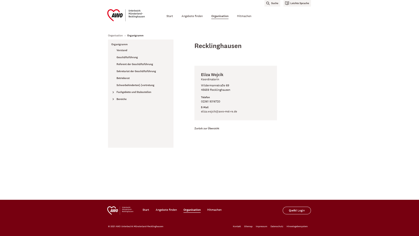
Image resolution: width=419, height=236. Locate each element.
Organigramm (119, 44)
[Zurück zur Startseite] (132, 15)
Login (297, 210)
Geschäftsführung (127, 57)
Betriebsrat (123, 78)
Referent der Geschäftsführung (135, 64)
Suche (274, 3)
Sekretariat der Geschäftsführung (136, 71)
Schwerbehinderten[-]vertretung (135, 85)
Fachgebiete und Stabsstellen (134, 92)
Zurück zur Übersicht (206, 128)
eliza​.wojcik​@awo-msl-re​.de (219, 111)
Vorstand (122, 50)
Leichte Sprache (299, 3)
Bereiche (122, 99)
